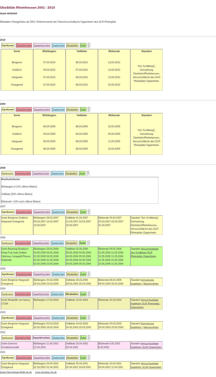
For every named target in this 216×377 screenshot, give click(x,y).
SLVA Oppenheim (151, 347)
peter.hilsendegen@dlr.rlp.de (16, 372)
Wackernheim (151, 283)
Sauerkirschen (42, 45)
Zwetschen (58, 45)
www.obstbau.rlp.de (46, 372)
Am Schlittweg (139, 252)
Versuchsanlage (149, 249)
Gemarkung (147, 280)
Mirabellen (72, 45)
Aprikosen (7, 173)
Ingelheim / (137, 283)
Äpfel (83, 45)
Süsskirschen (24, 45)
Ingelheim (136, 303)
